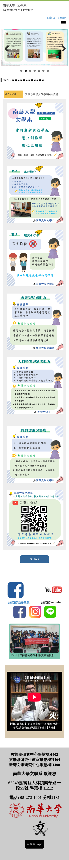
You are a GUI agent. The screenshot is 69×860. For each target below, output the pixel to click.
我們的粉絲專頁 (20, 602)
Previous (7, 47)
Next (62, 47)
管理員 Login (34, 844)
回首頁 (51, 17)
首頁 (6, 80)
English (62, 17)
